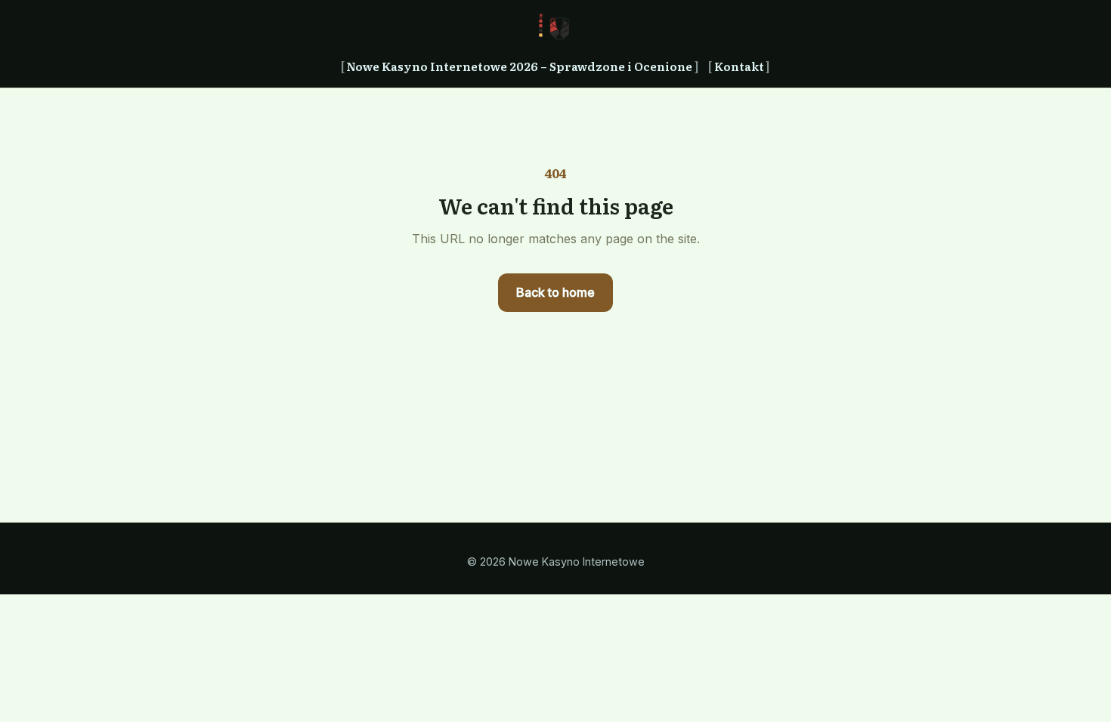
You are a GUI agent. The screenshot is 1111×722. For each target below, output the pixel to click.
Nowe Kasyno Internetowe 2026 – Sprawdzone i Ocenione (519, 66)
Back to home (555, 292)
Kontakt (739, 66)
